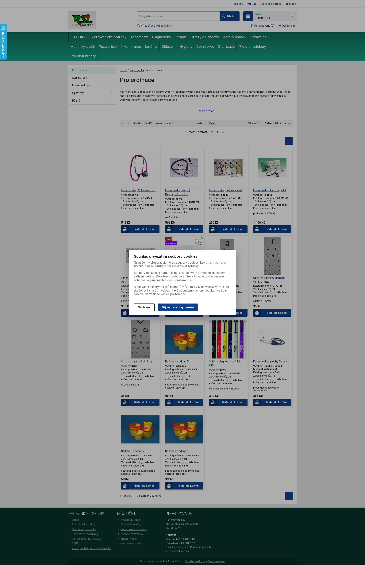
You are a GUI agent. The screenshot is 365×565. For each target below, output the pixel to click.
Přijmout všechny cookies (177, 307)
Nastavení (144, 307)
